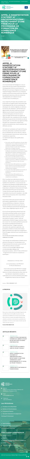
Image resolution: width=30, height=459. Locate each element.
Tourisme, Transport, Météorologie (11, 445)
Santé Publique (6, 423)
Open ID (7, 2)
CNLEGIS (4, 438)
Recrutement (24, 1)
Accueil (2, 36)
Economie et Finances (7, 411)
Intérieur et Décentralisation (9, 409)
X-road (2, 2)
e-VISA (4, 442)
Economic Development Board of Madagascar (14, 440)
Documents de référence (15, 1)
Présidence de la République (9, 406)
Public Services (4, 1)
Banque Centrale (6, 435)
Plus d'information (8, 324)
